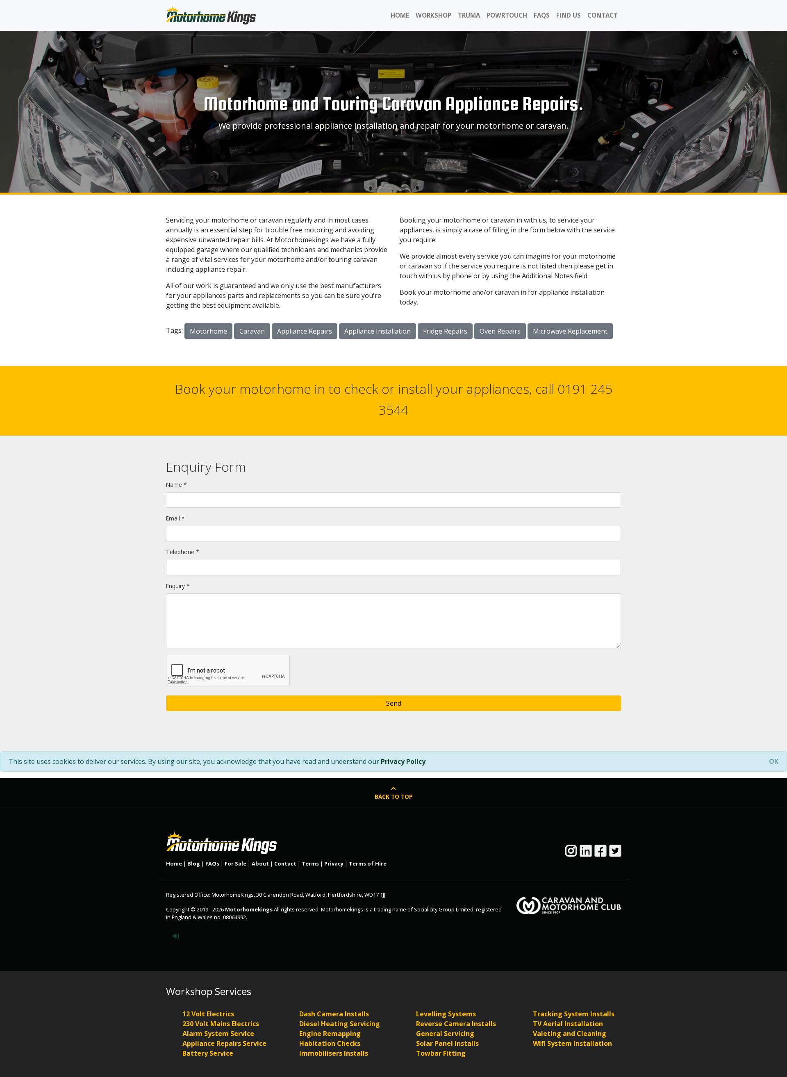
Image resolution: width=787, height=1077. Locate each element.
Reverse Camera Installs (456, 1023)
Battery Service (207, 1053)
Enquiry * (177, 586)
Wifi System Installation (572, 1043)
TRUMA (469, 15)
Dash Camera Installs (334, 1013)
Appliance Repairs (304, 331)
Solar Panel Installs (447, 1043)
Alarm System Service (218, 1033)
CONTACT (602, 15)
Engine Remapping (330, 1033)
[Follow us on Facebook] (600, 853)
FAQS (542, 15)
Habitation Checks (329, 1043)
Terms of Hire (368, 863)
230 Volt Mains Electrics (220, 1023)
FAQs (212, 863)
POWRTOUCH (507, 15)
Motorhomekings (249, 909)
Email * (175, 518)
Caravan (252, 331)
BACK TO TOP (394, 796)
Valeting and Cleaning (569, 1033)
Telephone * (182, 552)
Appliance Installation (377, 331)
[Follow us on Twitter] (615, 853)
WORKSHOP (433, 15)
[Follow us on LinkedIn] (585, 853)
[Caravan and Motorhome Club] (568, 902)
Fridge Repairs (445, 331)
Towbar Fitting (441, 1053)
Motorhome (208, 331)
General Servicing (445, 1033)
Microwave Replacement (570, 331)
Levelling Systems (446, 1013)
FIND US (568, 15)
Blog (193, 863)
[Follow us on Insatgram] (571, 853)
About (260, 863)
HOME (400, 15)
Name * (176, 485)
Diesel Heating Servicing (339, 1023)
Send (393, 703)
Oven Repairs (500, 331)
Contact (285, 863)
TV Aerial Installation (568, 1023)
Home (174, 863)
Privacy (333, 863)
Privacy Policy (403, 761)
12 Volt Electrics (208, 1013)
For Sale (235, 863)
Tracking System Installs (573, 1013)
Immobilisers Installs (333, 1053)
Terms (310, 863)
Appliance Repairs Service (224, 1043)
